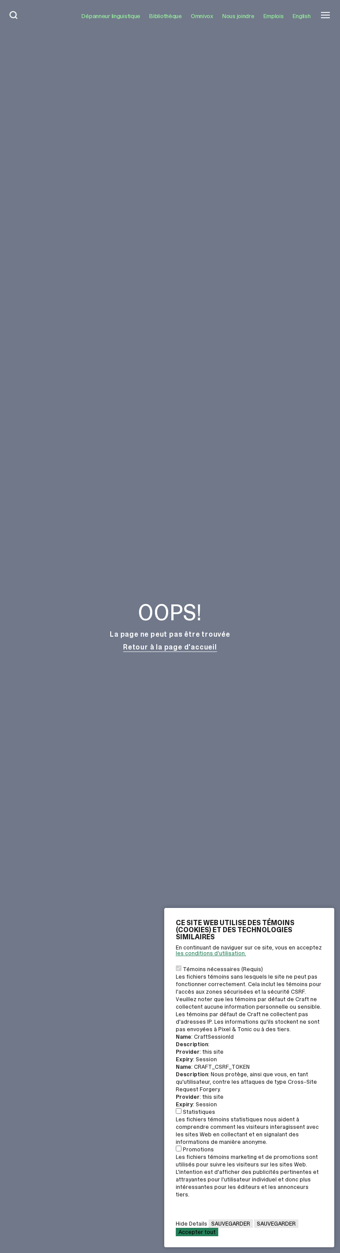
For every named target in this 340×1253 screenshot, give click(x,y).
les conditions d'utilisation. (211, 953)
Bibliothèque (165, 16)
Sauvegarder (230, 1223)
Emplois (273, 16)
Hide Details (191, 1223)
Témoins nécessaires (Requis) (223, 969)
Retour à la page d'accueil (170, 647)
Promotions (198, 1149)
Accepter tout (197, 1232)
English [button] (302, 16)
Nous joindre (238, 16)
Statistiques (199, 1112)
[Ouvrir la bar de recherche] (14, 16)
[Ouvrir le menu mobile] (325, 16)
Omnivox (202, 16)
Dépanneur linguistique (110, 16)
